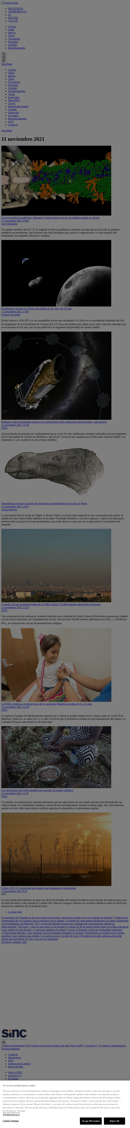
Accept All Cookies (91, 1121)
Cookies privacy (11, 1114)
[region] (65, 1104)
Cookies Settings (11, 1121)
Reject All (114, 1121)
